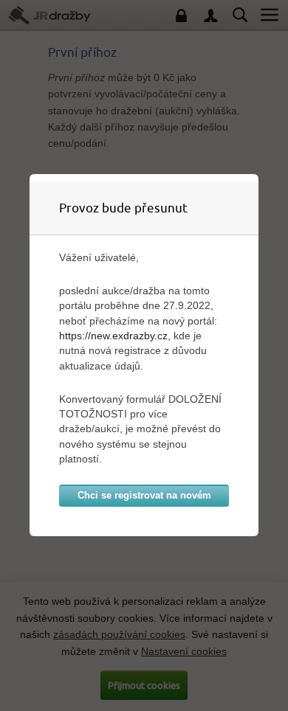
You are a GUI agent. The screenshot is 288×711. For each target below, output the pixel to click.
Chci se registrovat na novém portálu (144, 498)
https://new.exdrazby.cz (113, 335)
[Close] (254, 177)
